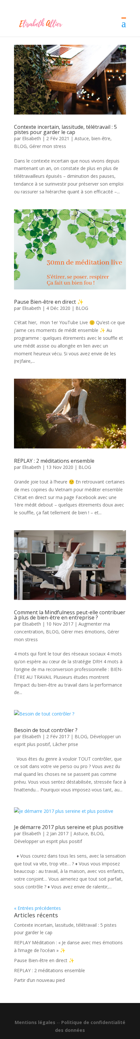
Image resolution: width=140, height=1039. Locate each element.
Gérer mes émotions (83, 632)
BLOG (20, 146)
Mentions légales (35, 1022)
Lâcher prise (65, 744)
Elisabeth (31, 138)
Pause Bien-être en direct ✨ (49, 301)
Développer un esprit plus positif (48, 841)
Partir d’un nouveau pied (39, 980)
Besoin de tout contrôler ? (45, 730)
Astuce (82, 138)
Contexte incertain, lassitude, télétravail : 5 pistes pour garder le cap (65, 129)
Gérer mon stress (47, 146)
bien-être (100, 138)
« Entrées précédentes (37, 908)
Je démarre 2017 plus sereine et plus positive (68, 827)
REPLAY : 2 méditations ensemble (54, 460)
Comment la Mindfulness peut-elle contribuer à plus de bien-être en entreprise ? (69, 615)
